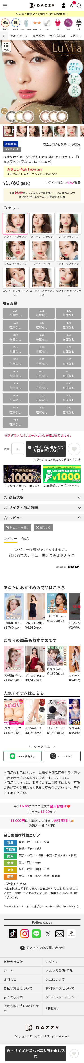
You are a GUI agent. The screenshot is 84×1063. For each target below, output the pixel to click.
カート (8, 971)
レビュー (76, 36)
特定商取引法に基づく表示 (21, 1008)
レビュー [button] (16, 518)
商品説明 (39, 36)
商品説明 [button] (16, 497)
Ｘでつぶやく (65, 756)
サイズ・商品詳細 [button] (23, 507)
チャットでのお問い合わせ (45, 948)
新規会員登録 (13, 962)
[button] (78, 80)
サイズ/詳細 (57, 36)
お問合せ (10, 979)
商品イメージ (19, 36)
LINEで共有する (26, 756)
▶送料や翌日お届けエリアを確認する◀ (42, 196)
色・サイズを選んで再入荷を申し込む (36, 1054)
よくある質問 (13, 997)
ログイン (51, 183)
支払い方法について (18, 988)
